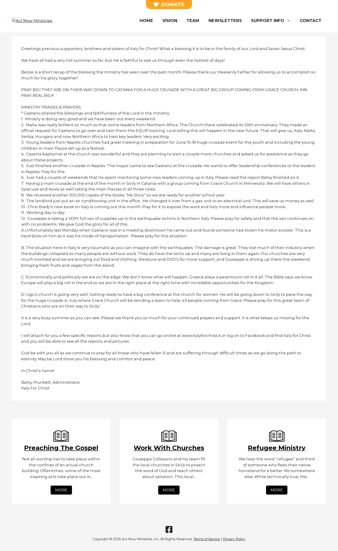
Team (192, 20)
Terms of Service (206, 539)
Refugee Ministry (277, 448)
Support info (267, 20)
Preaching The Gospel (61, 448)
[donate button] (169, 4)
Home (146, 20)
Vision (169, 20)
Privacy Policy (234, 539)
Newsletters (225, 20)
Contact (310, 20)
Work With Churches (169, 448)
